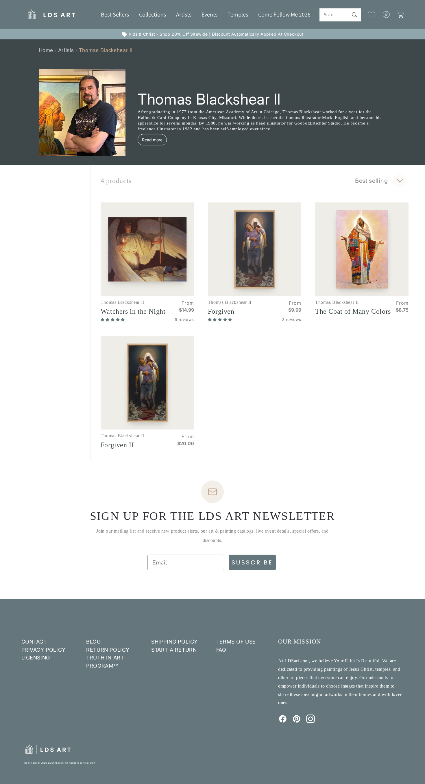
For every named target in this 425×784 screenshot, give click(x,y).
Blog (93, 642)
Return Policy (108, 650)
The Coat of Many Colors (353, 311)
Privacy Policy (43, 650)
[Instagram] (310, 721)
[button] (152, 14)
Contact (34, 642)
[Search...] (354, 14)
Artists (66, 50)
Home (46, 50)
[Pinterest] (296, 721)
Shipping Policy (174, 642)
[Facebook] (282, 721)
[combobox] (340, 14)
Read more (152, 139)
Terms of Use (236, 642)
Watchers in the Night (133, 311)
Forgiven (221, 311)
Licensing (35, 658)
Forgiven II (117, 445)
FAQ (221, 650)
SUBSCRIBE (252, 562)
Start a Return (174, 650)
